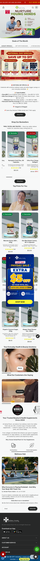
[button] (32, 256)
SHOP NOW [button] (20, 302)
